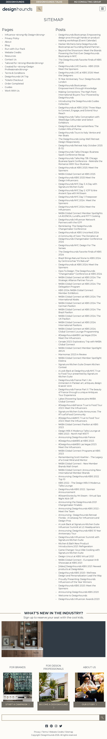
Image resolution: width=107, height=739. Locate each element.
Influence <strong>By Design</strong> (25, 35)
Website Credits (13, 52)
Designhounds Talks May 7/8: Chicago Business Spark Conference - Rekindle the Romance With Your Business (80, 161)
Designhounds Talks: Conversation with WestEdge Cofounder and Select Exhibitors (78, 120)
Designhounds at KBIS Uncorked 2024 (78, 232)
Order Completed (14, 83)
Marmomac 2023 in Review (72, 354)
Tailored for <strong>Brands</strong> (24, 63)
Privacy (37, 732)
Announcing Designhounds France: (76, 437)
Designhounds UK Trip (16, 76)
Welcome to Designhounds (72, 595)
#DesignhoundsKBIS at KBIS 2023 (76, 441)
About (8, 42)
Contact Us (10, 59)
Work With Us (12, 90)
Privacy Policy (12, 38)
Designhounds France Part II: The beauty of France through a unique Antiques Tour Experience (79, 392)
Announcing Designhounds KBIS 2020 (78, 592)
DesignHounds (15, 2)
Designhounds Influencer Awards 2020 (79, 599)
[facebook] (46, 726)
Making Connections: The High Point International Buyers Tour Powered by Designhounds (78, 95)
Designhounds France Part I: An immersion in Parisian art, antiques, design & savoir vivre (80, 383)
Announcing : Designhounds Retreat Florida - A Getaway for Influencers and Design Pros (78, 518)
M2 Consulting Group (87, 2)
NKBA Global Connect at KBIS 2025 (76, 174)
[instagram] (56, 726)
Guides (8, 87)
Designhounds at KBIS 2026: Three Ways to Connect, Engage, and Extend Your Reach (79, 110)
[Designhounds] (17, 9)
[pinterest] (51, 726)
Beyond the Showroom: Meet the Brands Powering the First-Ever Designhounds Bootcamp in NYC (79, 53)
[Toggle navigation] (102, 9)
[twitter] (60, 726)
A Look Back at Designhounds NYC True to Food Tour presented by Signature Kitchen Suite (79, 374)
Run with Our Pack (15, 49)
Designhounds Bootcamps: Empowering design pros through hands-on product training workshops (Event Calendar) (79, 38)
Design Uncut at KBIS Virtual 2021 (76, 556)
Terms (45, 732)
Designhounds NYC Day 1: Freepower (77, 197)
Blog (7, 45)
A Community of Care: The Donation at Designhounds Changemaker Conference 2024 (80, 239)
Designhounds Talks (49, 2)
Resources (10, 56)
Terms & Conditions (15, 73)
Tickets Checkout (14, 80)
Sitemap (69, 732)
